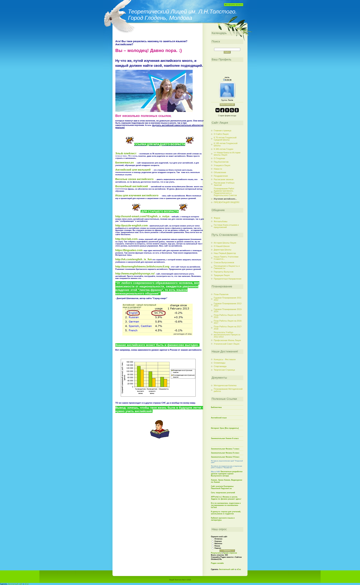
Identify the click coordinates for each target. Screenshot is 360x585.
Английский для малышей (133, 169)
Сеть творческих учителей (223, 493)
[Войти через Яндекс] (227, 110)
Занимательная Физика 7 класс (225, 449)
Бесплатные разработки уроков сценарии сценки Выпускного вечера (226, 473)
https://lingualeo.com (128, 250)
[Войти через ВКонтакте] (217, 110)
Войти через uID (227, 105)
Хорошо (218, 541)
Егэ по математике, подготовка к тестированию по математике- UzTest (226, 505)
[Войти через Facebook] (222, 110)
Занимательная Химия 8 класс (225, 438)
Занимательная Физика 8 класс (225, 453)
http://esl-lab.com (126, 238)
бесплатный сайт (226, 569)
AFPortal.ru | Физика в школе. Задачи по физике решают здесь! (226, 498)
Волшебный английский (131, 186)
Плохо (217, 546)
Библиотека (216, 407)
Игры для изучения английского (137, 195)
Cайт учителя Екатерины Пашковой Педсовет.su (222, 487)
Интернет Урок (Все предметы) (225, 428)
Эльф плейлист (125, 153)
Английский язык (219, 418)
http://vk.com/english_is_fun (133, 259)
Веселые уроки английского (134, 179)
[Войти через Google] (232, 110)
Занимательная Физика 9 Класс (225, 457)
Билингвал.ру (124, 162)
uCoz (239, 569)
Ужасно (217, 548)
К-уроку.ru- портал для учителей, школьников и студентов (226, 513)
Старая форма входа (227, 116)
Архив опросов (230, 553)
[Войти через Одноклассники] (237, 110)
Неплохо (218, 543)
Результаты (216, 553)
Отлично (218, 539)
